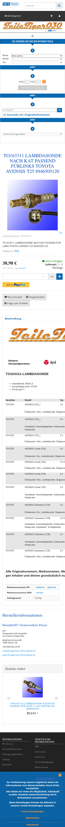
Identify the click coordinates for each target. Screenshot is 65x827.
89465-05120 (51, 587)
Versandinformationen (12, 749)
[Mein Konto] (59, 16)
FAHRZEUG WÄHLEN (32, 87)
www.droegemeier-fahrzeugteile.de (18, 654)
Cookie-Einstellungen (32, 811)
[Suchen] (59, 5)
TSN (32, 81)
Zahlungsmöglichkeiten (12, 754)
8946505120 (40, 587)
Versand (22, 268)
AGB (37, 746)
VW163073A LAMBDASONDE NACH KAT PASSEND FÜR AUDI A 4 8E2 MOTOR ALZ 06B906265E (32, 706)
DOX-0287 (39, 593)
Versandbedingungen (44, 762)
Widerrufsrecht (41, 767)
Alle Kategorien (13, 15)
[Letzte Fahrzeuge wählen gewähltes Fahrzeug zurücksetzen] (32, 134)
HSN (21, 81)
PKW (16, 251)
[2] (16, 284)
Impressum (32, 824)
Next (56, 698)
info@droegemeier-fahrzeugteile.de (18, 650)
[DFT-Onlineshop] (10, 4)
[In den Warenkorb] (59, 276)
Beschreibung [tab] (13, 318)
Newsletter (7, 764)
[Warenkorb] (51, 16)
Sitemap (6, 759)
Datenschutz (32, 817)
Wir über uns (8, 743)
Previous (8, 698)
